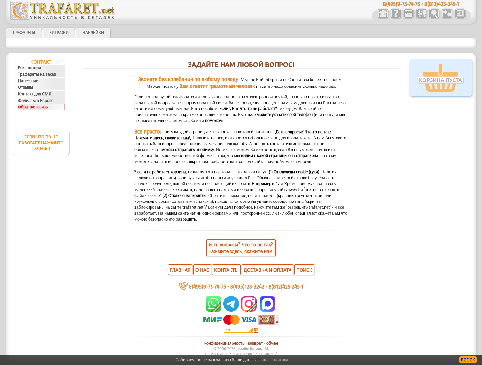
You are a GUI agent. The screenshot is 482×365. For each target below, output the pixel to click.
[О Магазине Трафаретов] (395, 18)
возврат (255, 343)
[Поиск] (434, 18)
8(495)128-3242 (247, 286)
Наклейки (93, 32)
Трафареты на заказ (37, 74)
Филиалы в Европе (35, 100)
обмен (272, 343)
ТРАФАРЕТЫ (23, 32)
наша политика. (274, 360)
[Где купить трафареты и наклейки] (408, 18)
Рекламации (29, 67)
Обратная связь (33, 107)
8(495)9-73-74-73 (207, 286)
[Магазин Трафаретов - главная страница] (62, 18)
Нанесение (28, 81)
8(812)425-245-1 (286, 286)
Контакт (40, 62)
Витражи (59, 32)
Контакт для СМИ (34, 94)
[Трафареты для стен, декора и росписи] (382, 18)
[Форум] (446, 18)
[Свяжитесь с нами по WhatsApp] (214, 310)
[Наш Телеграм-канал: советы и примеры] (230, 310)
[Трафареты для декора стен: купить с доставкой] (421, 18)
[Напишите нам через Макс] (267, 310)
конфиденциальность (224, 343)
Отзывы (25, 87)
